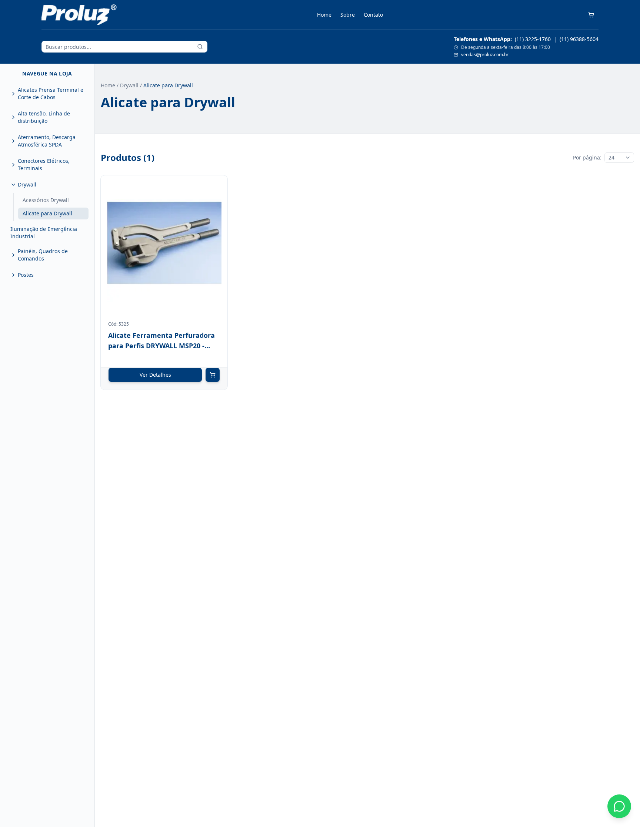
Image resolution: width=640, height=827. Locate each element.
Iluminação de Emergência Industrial (43, 232)
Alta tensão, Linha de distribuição (44, 117)
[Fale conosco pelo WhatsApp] (619, 806)
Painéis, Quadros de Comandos (43, 255)
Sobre (347, 14)
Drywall (27, 184)
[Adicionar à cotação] (212, 374)
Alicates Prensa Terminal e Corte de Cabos (50, 93)
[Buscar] (200, 47)
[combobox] (619, 157)
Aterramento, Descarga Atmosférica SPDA (47, 141)
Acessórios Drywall (46, 200)
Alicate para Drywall (47, 213)
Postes (26, 274)
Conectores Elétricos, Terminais (44, 164)
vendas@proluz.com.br (485, 55)
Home (324, 14)
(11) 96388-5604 (579, 39)
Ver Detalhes (155, 374)
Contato (373, 14)
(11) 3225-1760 (533, 39)
